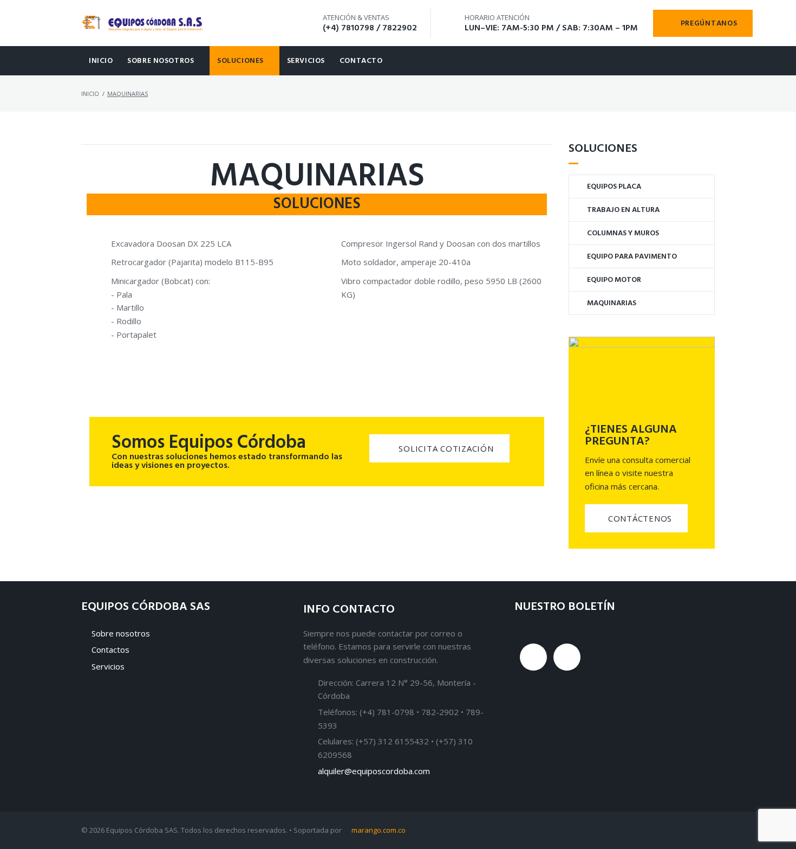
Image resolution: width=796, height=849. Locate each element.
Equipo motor (614, 280)
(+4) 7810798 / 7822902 (370, 28)
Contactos (110, 649)
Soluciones (240, 61)
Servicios (306, 61)
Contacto (361, 61)
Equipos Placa (614, 187)
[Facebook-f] (566, 657)
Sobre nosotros (160, 61)
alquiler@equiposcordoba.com (374, 771)
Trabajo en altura (623, 210)
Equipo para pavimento (632, 256)
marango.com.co (378, 830)
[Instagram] (533, 657)
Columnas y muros (623, 233)
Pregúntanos (709, 23)
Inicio (101, 61)
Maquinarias (611, 303)
